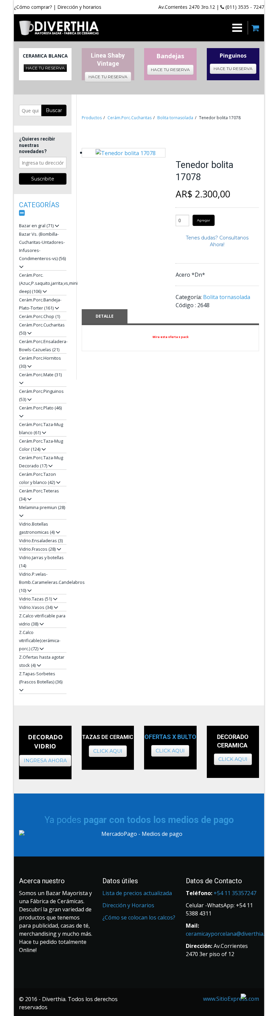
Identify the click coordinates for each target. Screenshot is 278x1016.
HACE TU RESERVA (45, 67)
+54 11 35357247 (235, 893)
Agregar (203, 220)
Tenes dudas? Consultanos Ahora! (217, 241)
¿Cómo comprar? (33, 7)
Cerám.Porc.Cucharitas (129, 118)
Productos (92, 118)
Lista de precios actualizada (137, 893)
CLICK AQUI (107, 751)
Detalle (105, 316)
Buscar (54, 110)
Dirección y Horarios (128, 905)
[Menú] (170, 27)
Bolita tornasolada (175, 118)
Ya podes (139, 819)
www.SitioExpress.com (231, 998)
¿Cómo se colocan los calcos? (138, 917)
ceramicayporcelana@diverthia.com (230, 933)
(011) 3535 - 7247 (244, 7)
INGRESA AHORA (45, 761)
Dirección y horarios (79, 7)
